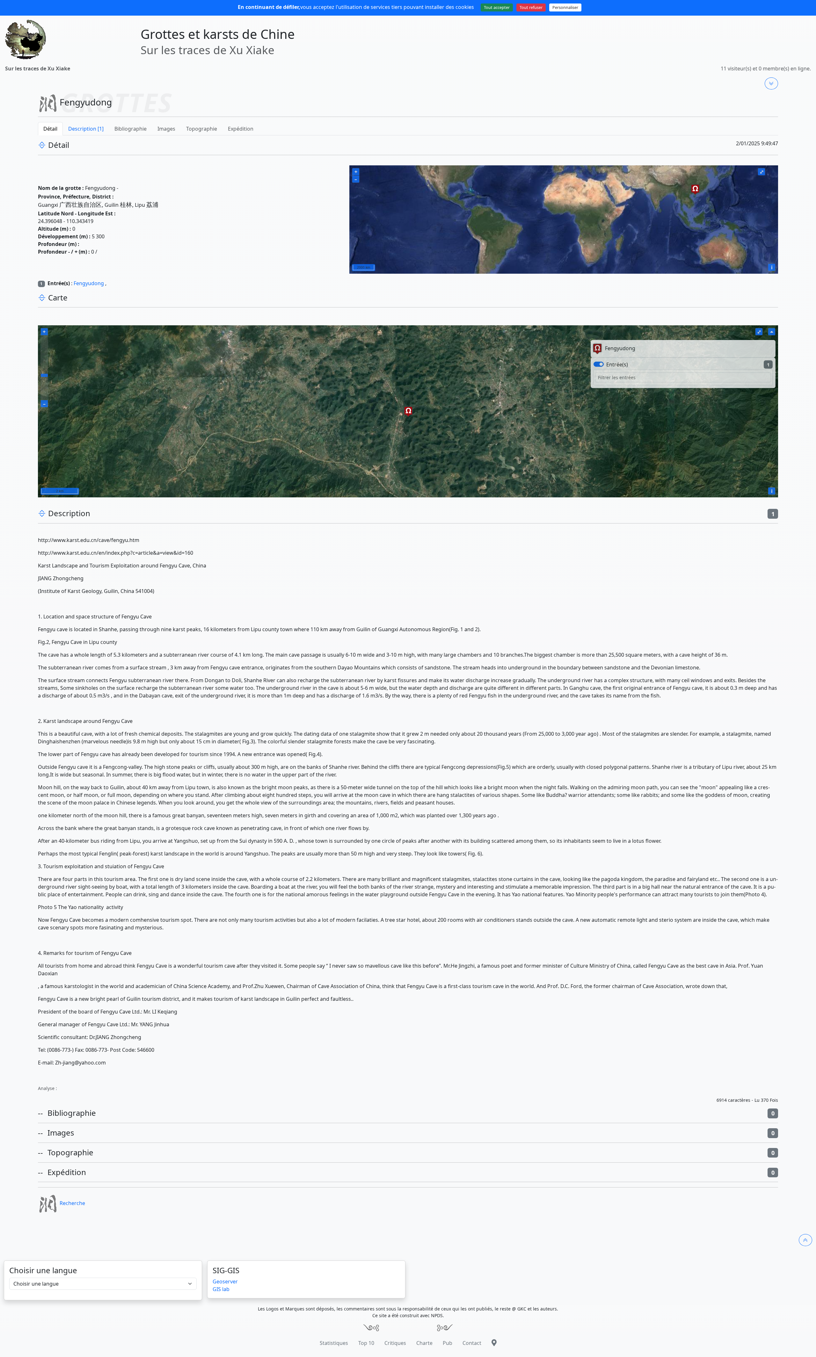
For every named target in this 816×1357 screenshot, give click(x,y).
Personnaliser (565, 7)
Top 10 (366, 1342)
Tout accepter (497, 7)
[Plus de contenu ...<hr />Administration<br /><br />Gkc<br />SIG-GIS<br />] (771, 83)
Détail (50, 128)
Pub (447, 1342)
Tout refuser (531, 7)
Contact (472, 1342)
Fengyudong (89, 283)
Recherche (72, 1203)
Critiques (395, 1342)
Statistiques (334, 1342)
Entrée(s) (617, 364)
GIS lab (221, 1289)
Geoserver (225, 1281)
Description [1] (86, 128)
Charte (424, 1342)
